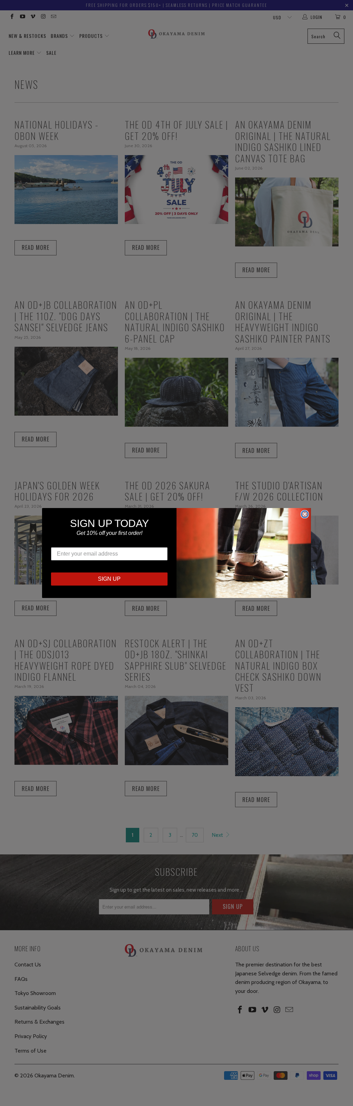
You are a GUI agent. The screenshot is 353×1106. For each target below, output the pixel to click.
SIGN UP (109, 579)
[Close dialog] (304, 514)
